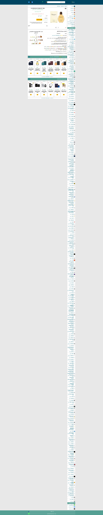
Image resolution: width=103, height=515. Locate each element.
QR (29, 25)
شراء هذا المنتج (39, 19)
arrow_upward (28, 511)
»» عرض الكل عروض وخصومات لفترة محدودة (47, 98)
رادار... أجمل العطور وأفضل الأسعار (51, 513)
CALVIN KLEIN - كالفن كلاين (55, 35)
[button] (45, 2)
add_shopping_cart (63, 73)
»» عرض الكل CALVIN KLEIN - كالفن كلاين (47, 76)
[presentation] (58, 28)
